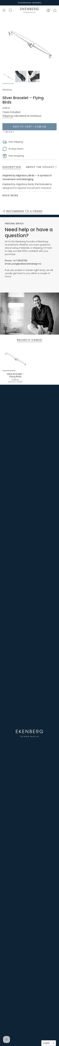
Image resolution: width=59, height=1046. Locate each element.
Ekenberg (7, 89)
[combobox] (48, 1043)
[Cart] (55, 10)
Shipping (7, 116)
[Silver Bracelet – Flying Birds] (15, 358)
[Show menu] (4, 10)
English (46, 1043)
